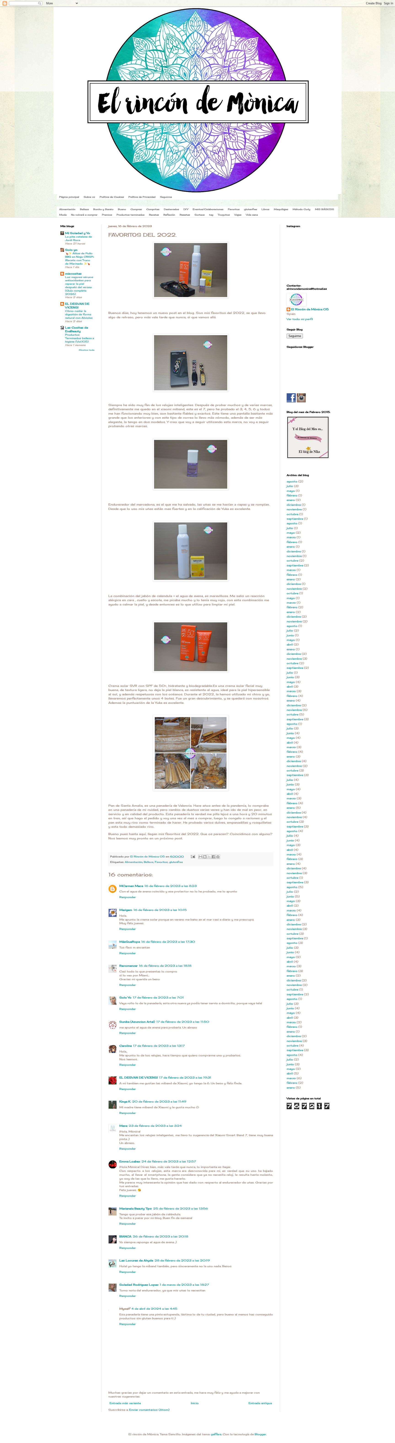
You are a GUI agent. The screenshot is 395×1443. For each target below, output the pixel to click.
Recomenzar (128, 965)
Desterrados (171, 209)
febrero (292, 495)
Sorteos (200, 214)
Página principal (69, 196)
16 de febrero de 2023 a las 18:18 (165, 965)
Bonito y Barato (103, 209)
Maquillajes (281, 209)
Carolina (125, 1045)
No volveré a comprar (84, 214)
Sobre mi (89, 196)
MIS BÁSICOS (324, 209)
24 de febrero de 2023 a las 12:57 (168, 1161)
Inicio (195, 1403)
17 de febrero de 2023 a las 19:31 (185, 1077)
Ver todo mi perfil (300, 319)
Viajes (237, 214)
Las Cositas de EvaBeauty (76, 329)
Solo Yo (125, 997)
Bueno (122, 209)
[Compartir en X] (209, 856)
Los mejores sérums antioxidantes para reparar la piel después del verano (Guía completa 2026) (79, 286)
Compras (136, 209)
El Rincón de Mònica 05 (310, 309)
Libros (265, 209)
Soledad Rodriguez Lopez (138, 1284)
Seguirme (166, 196)
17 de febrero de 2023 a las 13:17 (159, 1045)
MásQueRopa (129, 941)
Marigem (125, 910)
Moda (63, 214)
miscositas (73, 273)
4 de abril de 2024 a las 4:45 (154, 1308)
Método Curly (301, 209)
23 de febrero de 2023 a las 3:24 (155, 1125)
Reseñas (185, 214)
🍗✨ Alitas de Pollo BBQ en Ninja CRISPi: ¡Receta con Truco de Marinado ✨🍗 (79, 258)
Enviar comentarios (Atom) (149, 1409)
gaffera (216, 1434)
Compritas (152, 209)
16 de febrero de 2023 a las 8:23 (170, 886)
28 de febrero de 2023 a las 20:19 (182, 1260)
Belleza (84, 209)
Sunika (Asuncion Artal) (137, 1021)
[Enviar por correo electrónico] (200, 856)
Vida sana (252, 214)
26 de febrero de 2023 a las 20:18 (160, 1236)
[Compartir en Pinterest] (218, 856)
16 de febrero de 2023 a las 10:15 (160, 910)
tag (211, 214)
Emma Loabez (129, 1161)
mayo (291, 491)
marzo (291, 537)
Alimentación (67, 209)
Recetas (154, 214)
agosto (292, 481)
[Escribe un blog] (205, 856)
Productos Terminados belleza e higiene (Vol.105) (79, 338)
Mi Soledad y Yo (77, 233)
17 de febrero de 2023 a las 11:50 (182, 1021)
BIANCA (125, 1236)
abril (290, 644)
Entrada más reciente (125, 1403)
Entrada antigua (260, 1403)
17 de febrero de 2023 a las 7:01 (158, 997)
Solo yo (71, 250)
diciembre (294, 504)
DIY (186, 209)
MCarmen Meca (131, 886)
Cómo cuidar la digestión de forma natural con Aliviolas (79, 314)
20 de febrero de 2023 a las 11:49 (159, 1101)
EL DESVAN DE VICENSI (138, 1077)
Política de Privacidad (141, 196)
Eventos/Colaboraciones (208, 209)
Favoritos (234, 209)
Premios (107, 214)
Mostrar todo (87, 350)
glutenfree (250, 209)
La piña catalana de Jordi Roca (78, 238)
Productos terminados (130, 214)
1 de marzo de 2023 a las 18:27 (184, 1284)
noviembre (294, 509)
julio (290, 486)
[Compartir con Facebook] (213, 856)
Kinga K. (125, 1101)
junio (290, 635)
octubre (292, 514)
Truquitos (224, 214)
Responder (127, 897)
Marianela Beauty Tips (135, 1208)
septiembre (295, 518)
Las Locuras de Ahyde (136, 1260)
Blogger (260, 1434)
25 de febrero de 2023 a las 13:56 (180, 1208)
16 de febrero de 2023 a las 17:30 (168, 941)
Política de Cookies (112, 196)
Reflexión (169, 214)
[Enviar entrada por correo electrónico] (193, 856)
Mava (123, 1125)
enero (291, 500)
